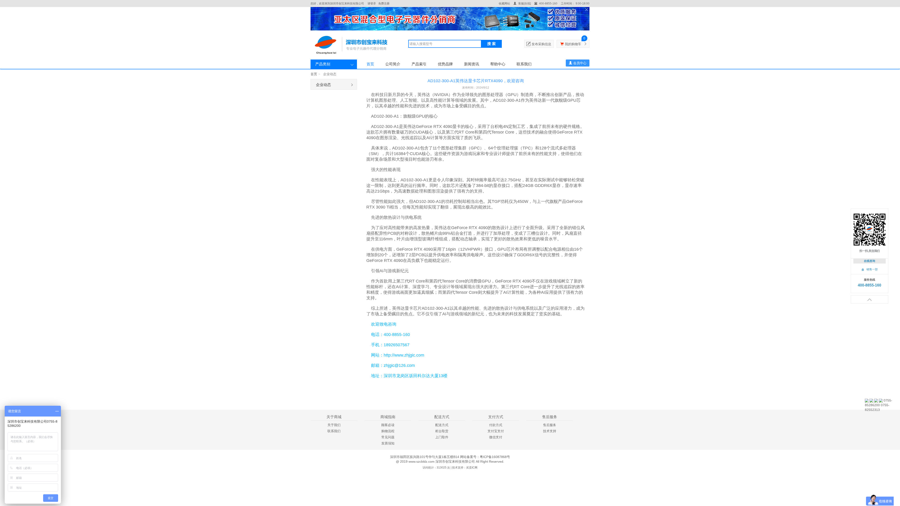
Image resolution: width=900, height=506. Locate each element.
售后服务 (549, 425)
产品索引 (419, 64)
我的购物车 (573, 44)
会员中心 (579, 63)
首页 (370, 64)
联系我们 (524, 64)
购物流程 (387, 431)
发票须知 (387, 443)
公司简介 (392, 64)
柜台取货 (441, 431)
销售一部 (869, 269)
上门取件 (441, 437)
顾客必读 (387, 425)
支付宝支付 (496, 431)
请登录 (372, 3)
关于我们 (334, 425)
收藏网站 (504, 3)
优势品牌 (445, 64)
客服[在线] (524, 3)
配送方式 (441, 425)
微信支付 (495, 437)
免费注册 (384, 3)
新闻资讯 (471, 64)
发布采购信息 (541, 44)
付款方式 (495, 425)
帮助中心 (497, 64)
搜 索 (491, 44)
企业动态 (323, 85)
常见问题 (387, 437)
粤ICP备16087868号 (495, 457)
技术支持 (549, 431)
